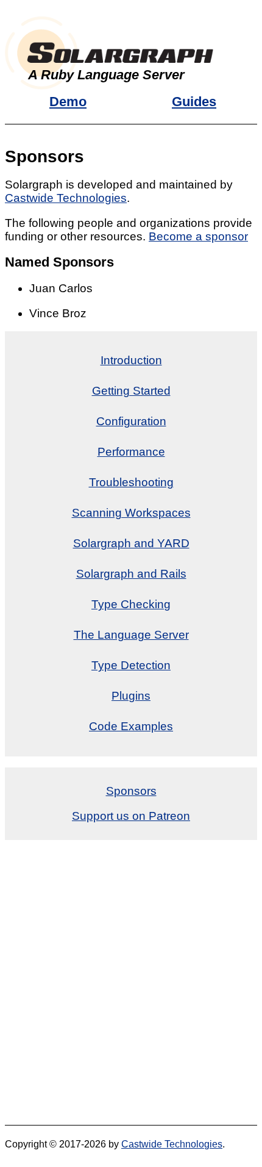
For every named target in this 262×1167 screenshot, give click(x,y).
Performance (131, 451)
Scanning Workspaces (131, 512)
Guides (194, 101)
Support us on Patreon (131, 816)
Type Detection (131, 665)
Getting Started (131, 390)
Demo (68, 101)
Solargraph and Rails (131, 573)
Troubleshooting (131, 482)
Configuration (131, 421)
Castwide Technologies (66, 198)
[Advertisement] (131, 983)
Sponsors (131, 791)
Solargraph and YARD (131, 543)
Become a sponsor (198, 236)
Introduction (131, 360)
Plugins (131, 695)
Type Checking (131, 604)
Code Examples (131, 726)
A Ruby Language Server (106, 74)
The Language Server (131, 634)
